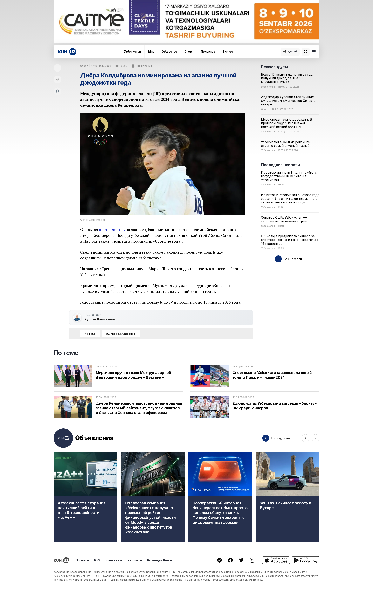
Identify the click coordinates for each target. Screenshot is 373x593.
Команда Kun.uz (160, 560)
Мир (151, 51)
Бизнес (227, 51)
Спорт (189, 51)
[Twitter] (241, 560)
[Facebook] (57, 91)
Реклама (134, 560)
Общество (169, 51)
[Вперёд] (315, 438)
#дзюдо (90, 333)
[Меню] (314, 51)
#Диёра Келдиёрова (120, 333)
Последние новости (280, 164)
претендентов (112, 229)
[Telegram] (57, 79)
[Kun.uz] (67, 51)
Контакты (114, 560)
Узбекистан (132, 51)
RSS (97, 560)
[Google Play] (305, 560)
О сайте (82, 560)
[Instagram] (252, 560)
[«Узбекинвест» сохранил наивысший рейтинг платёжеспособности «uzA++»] (85, 497)
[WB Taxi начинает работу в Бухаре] (287, 497)
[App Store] (276, 560)
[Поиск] (306, 52)
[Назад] (57, 68)
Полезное (208, 51)
